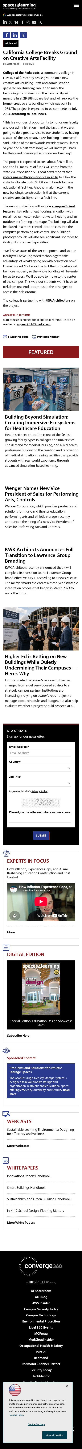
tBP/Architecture (58, 300)
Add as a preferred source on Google (25, 14)
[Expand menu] (76, 6)
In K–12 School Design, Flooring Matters (35, 1210)
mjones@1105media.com (34, 324)
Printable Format (48, 336)
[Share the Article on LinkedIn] (14, 35)
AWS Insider (41, 1303)
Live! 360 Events (41, 1327)
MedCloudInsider (41, 1339)
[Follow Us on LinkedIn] (5, 22)
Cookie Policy (17, 1414)
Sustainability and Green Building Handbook (38, 1199)
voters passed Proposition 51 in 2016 (30, 177)
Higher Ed (11, 43)
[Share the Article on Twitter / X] (23, 35)
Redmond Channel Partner (41, 1364)
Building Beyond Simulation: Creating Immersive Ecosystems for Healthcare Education (40, 422)
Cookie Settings (36, 1424)
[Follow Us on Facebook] (22, 22)
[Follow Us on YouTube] (34, 22)
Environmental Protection (41, 1321)
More (11, 932)
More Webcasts (18, 1145)
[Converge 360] (41, 1266)
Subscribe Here (18, 1035)
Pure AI (41, 1351)
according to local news (28, 113)
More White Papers (21, 1222)
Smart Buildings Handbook (26, 1187)
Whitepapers (22, 1167)
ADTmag (41, 1297)
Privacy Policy (39, 791)
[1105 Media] (41, 1282)
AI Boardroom (41, 1291)
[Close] (67, 1386)
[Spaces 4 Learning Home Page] (19, 6)
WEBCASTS (19, 1121)
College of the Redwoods (21, 72)
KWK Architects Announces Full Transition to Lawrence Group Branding (39, 555)
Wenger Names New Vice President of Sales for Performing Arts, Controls (42, 494)
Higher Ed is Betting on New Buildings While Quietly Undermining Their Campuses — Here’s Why (41, 665)
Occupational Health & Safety (41, 1345)
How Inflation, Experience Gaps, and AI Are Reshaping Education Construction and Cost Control (38, 873)
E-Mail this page (18, 336)
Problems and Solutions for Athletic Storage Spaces (36, 1070)
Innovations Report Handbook (28, 1176)
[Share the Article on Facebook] (6, 35)
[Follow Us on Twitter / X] (10, 22)
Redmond (41, 1358)
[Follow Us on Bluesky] (16, 22)
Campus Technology (41, 1315)
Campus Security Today (41, 1309)
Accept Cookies (54, 1434)
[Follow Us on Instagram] (28, 22)
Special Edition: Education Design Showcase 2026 (41, 1023)
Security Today (41, 1370)
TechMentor (41, 1376)
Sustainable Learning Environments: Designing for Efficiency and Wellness (40, 1131)
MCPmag (41, 1333)
